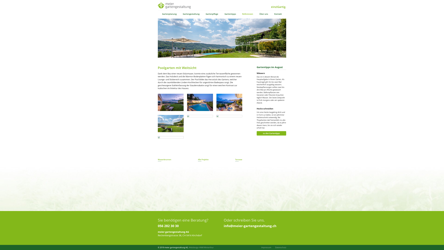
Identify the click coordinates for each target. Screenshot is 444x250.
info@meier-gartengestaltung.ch (250, 226)
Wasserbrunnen (164, 159)
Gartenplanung (169, 14)
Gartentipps (230, 14)
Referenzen (247, 14)
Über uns (263, 14)
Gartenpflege (212, 14)
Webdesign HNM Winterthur (201, 247)
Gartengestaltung (191, 14)
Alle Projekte (203, 159)
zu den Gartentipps (271, 133)
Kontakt (278, 14)
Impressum (266, 247)
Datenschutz (280, 247)
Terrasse (238, 159)
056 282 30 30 (168, 226)
